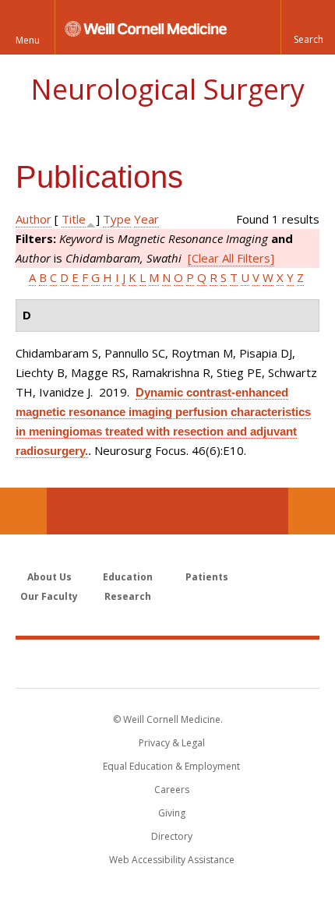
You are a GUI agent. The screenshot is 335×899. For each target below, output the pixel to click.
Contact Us (311, 511)
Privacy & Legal (172, 742)
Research (127, 596)
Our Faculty (49, 596)
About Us (49, 576)
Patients (206, 576)
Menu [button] (28, 40)
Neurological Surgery (167, 89)
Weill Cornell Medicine (167, 663)
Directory (171, 836)
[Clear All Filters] (231, 258)
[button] (307, 27)
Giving (171, 813)
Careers (171, 789)
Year (146, 219)
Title (74, 219)
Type (117, 219)
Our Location (23, 511)
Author (33, 219)
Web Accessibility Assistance (172, 859)
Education (128, 576)
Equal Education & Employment (171, 766)
